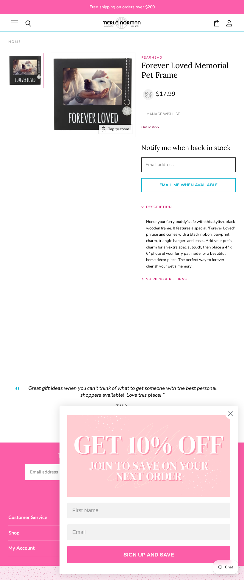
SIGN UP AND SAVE (148, 555)
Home (14, 42)
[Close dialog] (230, 414)
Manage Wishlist (163, 114)
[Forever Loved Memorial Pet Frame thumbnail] (25, 70)
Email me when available (188, 185)
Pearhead (151, 57)
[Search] (23, 23)
